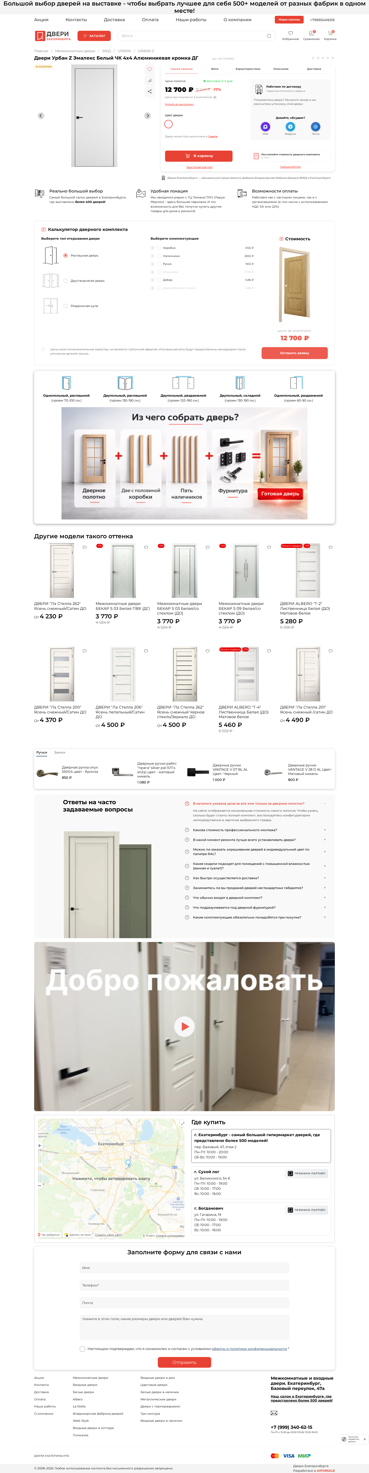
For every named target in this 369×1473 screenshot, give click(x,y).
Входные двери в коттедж (93, 1428)
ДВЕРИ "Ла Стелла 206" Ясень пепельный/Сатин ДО (120, 712)
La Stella (79, 1406)
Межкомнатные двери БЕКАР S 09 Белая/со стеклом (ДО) (241, 608)
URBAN (124, 51)
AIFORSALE (326, 1471)
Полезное (80, 1435)
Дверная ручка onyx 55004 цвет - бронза (80, 769)
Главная (41, 51)
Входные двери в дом (158, 1378)
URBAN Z (146, 51)
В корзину (202, 156)
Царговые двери (154, 1385)
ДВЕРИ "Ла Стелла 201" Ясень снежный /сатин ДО (306, 709)
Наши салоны (289, 19)
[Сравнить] (149, 80)
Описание (280, 68)
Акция (41, 19)
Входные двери (85, 1385)
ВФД (106, 51)
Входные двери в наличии (161, 1421)
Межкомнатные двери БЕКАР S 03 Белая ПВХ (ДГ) (123, 606)
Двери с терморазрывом (160, 1406)
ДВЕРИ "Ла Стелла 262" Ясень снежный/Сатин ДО (60, 606)
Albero (78, 1399)
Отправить (184, 1362)
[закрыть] (365, 1439)
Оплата (150, 19)
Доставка (114, 19)
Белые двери (83, 1392)
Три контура (150, 1414)
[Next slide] (147, 115)
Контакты (76, 19)
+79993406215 (322, 20)
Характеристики (248, 68)
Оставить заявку (294, 353)
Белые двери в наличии (160, 1392)
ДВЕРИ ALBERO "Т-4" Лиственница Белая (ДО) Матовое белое (244, 712)
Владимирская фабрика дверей (98, 1414)
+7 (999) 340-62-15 (291, 1427)
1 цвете (213, 136)
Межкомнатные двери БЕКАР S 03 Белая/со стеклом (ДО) (179, 608)
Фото (214, 68)
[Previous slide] (41, 115)
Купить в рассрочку (179, 104)
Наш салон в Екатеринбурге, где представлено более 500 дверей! (302, 1398)
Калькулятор (290, 167)
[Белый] (168, 122)
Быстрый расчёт (200, 167)
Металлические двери (158, 1399)
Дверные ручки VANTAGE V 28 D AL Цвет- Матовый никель (310, 769)
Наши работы (191, 19)
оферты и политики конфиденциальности (249, 1349)
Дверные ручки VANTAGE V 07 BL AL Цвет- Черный (230, 769)
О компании (238, 19)
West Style (81, 1421)
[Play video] (184, 1026)
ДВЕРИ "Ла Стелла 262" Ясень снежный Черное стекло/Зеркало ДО (181, 712)
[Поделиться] (149, 91)
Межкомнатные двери (75, 51)
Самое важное (182, 68)
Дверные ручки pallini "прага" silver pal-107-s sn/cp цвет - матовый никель (156, 769)
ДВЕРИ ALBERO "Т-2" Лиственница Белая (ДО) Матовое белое (305, 608)
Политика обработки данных (353, 1439)
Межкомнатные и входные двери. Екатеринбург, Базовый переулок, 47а (302, 1383)
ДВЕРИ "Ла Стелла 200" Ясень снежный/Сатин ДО (60, 709)
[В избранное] (149, 69)
